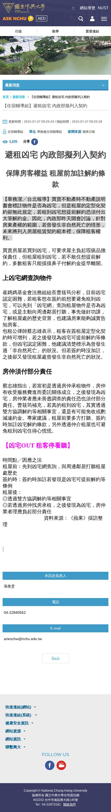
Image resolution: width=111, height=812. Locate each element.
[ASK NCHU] (18, 19)
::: (73, 8)
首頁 (6, 97)
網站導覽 (87, 8)
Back (56, 658)
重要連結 (92, 31)
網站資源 (13, 731)
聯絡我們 (69, 804)
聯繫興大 (13, 747)
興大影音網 (61, 765)
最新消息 (19, 97)
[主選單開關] (103, 18)
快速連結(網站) (18, 707)
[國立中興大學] (24, 8)
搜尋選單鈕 (80, 18)
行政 (18, 31)
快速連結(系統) (18, 715)
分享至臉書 (34, 141)
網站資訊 (13, 739)
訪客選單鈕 (92, 18)
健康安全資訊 (17, 723)
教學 (55, 31)
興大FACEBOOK (49, 765)
